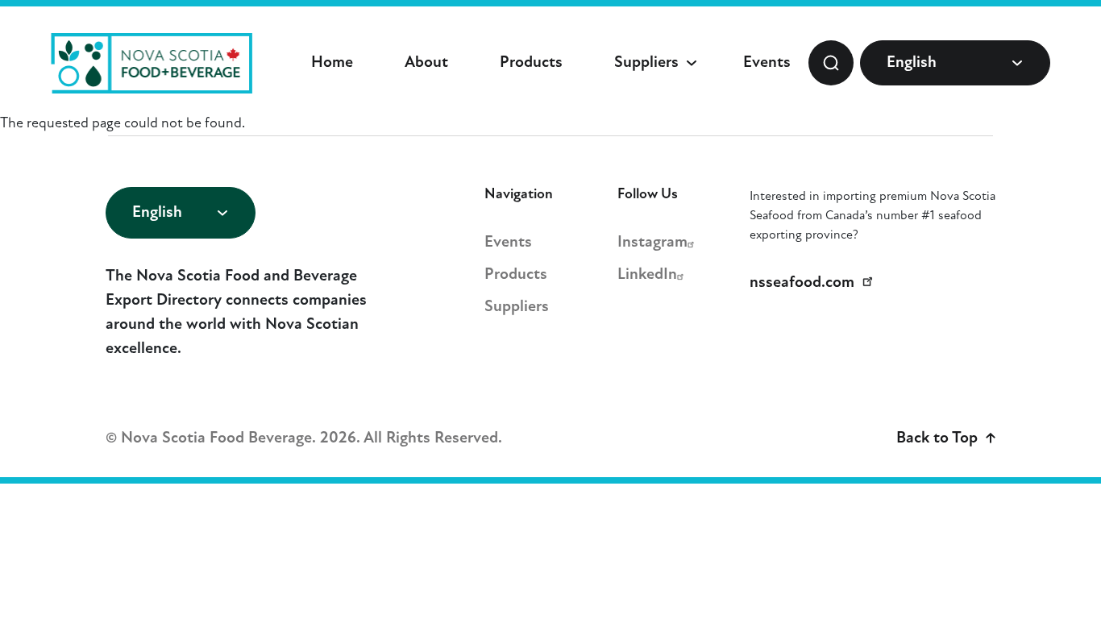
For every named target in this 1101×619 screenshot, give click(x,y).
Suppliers (646, 63)
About (426, 63)
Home (332, 63)
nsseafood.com (802, 283)
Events (767, 63)
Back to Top (937, 438)
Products (531, 63)
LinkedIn (647, 275)
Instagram (652, 243)
